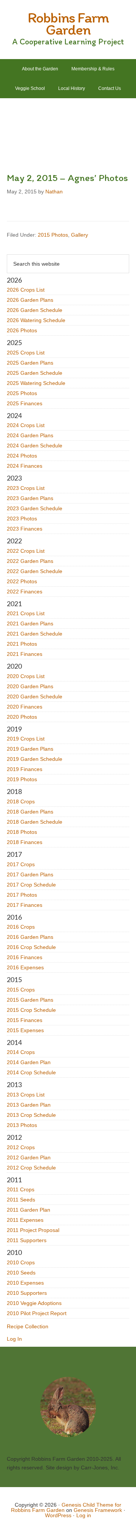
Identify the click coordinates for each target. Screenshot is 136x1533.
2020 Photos (22, 717)
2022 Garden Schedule (34, 571)
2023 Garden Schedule (34, 508)
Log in (83, 1515)
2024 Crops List (26, 425)
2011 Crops (20, 1189)
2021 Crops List (26, 613)
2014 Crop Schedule (31, 1072)
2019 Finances (24, 769)
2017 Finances (24, 905)
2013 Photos (22, 1125)
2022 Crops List (26, 551)
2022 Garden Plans (30, 561)
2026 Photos (22, 330)
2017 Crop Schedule (31, 885)
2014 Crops (21, 1052)
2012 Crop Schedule (31, 1168)
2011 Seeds (21, 1200)
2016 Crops (21, 927)
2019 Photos (22, 779)
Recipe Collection (27, 1326)
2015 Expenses (25, 1030)
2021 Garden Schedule (34, 634)
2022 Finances (24, 592)
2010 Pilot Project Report (36, 1313)
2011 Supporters (26, 1240)
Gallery (79, 235)
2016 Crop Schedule (31, 947)
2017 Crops (21, 864)
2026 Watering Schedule (36, 320)
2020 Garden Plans (30, 686)
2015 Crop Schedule (31, 1010)
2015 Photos (53, 235)
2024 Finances (24, 466)
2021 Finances (24, 654)
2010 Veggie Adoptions (34, 1303)
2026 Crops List (26, 290)
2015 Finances (24, 1020)
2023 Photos (22, 519)
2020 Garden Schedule (34, 697)
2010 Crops (21, 1262)
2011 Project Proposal (33, 1230)
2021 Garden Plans (30, 623)
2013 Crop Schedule (31, 1115)
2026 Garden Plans (30, 300)
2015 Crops (21, 990)
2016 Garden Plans (30, 937)
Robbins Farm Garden (68, 23)
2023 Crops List (26, 488)
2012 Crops (21, 1147)
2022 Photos (22, 581)
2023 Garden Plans (30, 498)
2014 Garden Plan (29, 1062)
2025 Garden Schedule (34, 373)
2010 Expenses (25, 1283)
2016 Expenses (25, 967)
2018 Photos (22, 832)
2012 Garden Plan (29, 1157)
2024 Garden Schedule (34, 446)
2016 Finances (24, 957)
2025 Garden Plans (30, 363)
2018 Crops (21, 801)
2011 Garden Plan (28, 1210)
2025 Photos (22, 393)
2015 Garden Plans (30, 1000)
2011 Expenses (25, 1220)
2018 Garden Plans (30, 812)
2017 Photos (22, 895)
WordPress (58, 1515)
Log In (14, 1339)
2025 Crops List (26, 353)
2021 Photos (22, 644)
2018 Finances (24, 842)
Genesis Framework (98, 1510)
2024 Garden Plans (30, 435)
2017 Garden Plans (30, 874)
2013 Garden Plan (29, 1105)
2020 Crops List (26, 676)
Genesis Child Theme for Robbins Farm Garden (66, 1507)
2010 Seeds (21, 1273)
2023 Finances (24, 529)
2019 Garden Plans (30, 749)
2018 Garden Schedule (34, 822)
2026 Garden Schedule (34, 310)
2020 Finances (24, 707)
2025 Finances (24, 403)
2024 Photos (22, 456)
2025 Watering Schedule (36, 383)
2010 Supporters (27, 1293)
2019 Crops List (26, 739)
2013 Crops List (26, 1095)
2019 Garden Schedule (34, 759)
